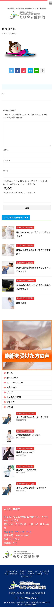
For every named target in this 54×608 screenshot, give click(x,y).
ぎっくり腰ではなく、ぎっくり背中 (32, 417)
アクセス (11, 402)
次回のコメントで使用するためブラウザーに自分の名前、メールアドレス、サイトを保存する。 (25, 182)
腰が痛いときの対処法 (26, 470)
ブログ (10, 392)
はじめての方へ (11, 571)
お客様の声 (12, 387)
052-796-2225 (27, 598)
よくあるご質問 (14, 397)
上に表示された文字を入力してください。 (20, 192)
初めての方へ (13, 377)
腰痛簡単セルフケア (25, 452)
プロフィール (32, 571)
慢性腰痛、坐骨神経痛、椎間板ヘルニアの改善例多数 (27, 593)
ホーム (10, 372)
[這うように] (30, 70)
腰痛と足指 (21, 303)
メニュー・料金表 (15, 382)
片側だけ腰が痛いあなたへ (28, 434)
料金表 (22, 571)
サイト (5, 171)
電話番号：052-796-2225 (17, 531)
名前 (5, 150)
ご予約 (10, 407)
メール (6, 160)
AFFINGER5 (31, 605)
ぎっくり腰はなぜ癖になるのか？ (31, 487)
